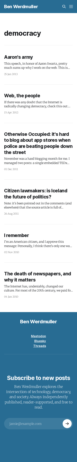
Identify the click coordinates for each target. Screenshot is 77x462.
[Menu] (71, 6)
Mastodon (38, 336)
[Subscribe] (67, 423)
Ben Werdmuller (21, 6)
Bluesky (40, 341)
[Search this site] (64, 6)
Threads (39, 346)
